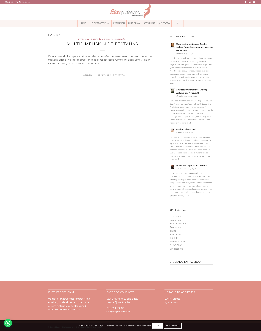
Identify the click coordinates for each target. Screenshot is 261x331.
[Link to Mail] (254, 2)
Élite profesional (178, 223)
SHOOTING (176, 245)
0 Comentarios (103, 75)
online (173, 231)
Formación (110, 39)
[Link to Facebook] (246, 2)
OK (158, 326)
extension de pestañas (90, 39)
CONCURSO (176, 216)
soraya (121, 75)
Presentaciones (177, 241)
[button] (8, 323)
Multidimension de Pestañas (102, 44)
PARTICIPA (175, 234)
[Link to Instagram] (250, 2)
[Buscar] (177, 23)
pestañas (121, 39)
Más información (173, 326)
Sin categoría (176, 249)
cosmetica (175, 220)
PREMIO (174, 238)
